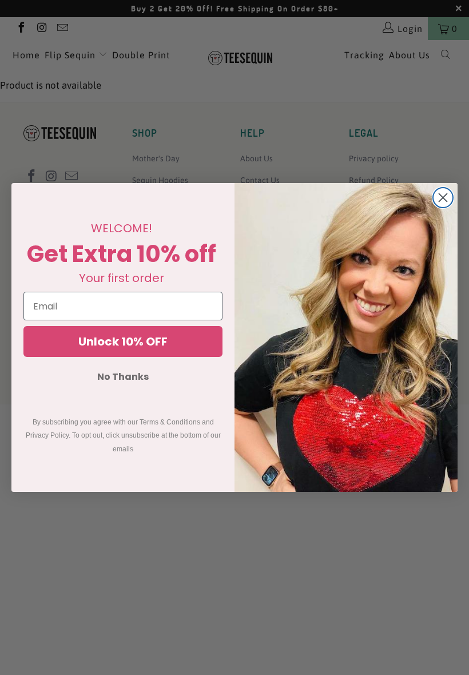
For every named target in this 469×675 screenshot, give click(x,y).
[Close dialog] (443, 198)
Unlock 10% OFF (123, 341)
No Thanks (123, 376)
